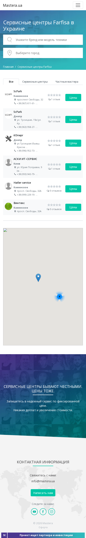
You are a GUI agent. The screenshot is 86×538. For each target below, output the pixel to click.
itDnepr (43, 143)
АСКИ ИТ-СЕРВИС (43, 167)
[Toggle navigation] (78, 5)
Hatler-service (43, 188)
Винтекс (43, 207)
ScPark (43, 97)
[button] (38, 278)
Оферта (43, 527)
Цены (73, 98)
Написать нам (43, 493)
